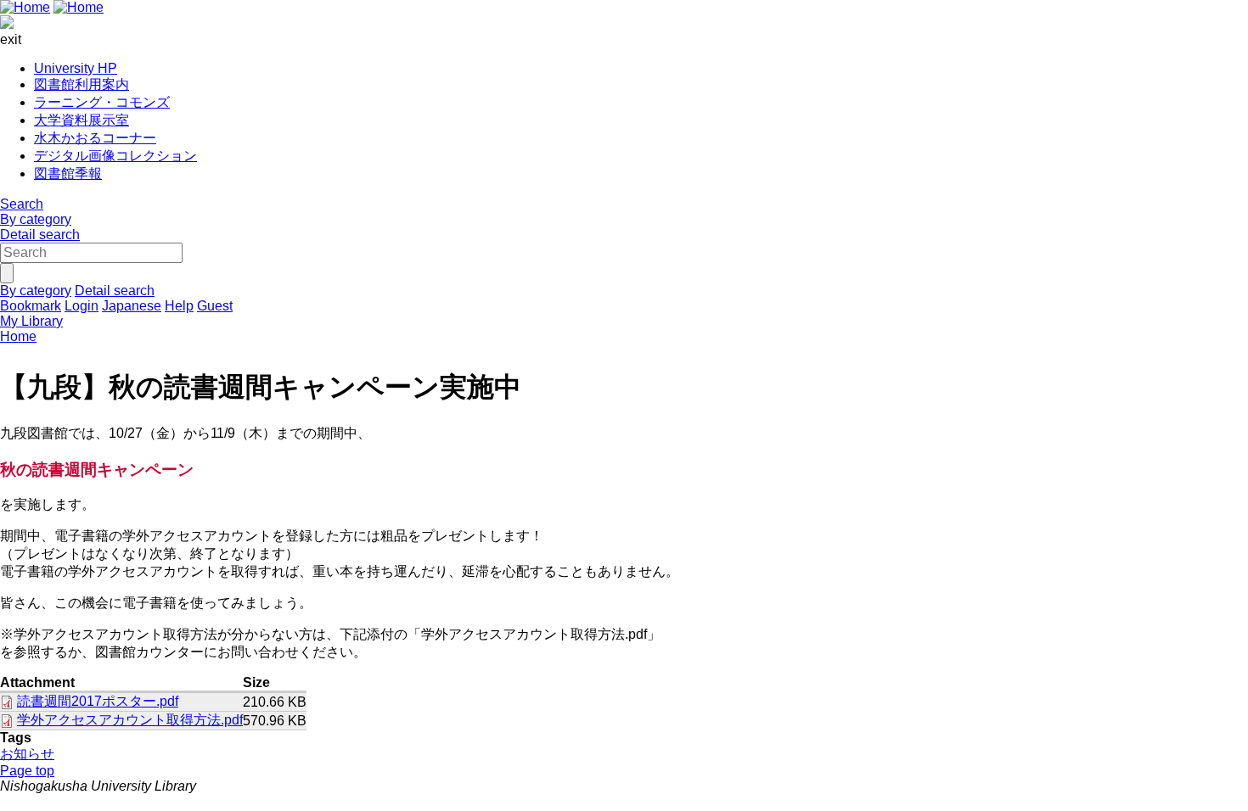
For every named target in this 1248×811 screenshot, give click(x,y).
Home (18, 336)
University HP (75, 68)
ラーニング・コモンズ (102, 102)
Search (21, 204)
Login (81, 306)
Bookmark (30, 306)
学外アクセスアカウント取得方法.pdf (130, 720)
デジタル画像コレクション (115, 155)
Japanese (131, 306)
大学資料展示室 (81, 120)
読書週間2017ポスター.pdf (97, 701)
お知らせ (27, 754)
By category (35, 219)
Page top (27, 770)
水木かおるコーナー (95, 138)
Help (179, 306)
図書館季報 (68, 173)
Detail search (40, 234)
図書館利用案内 (81, 84)
